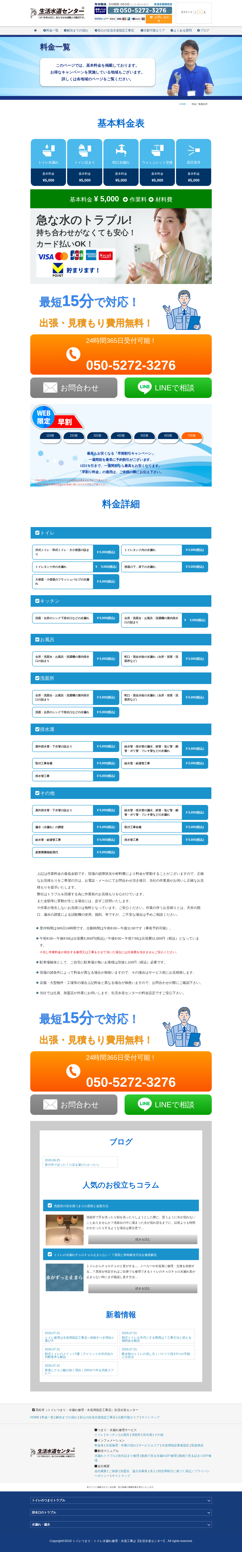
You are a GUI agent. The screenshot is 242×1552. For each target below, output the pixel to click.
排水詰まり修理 (128, 1455)
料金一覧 (52, 30)
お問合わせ (79, 388)
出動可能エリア (154, 30)
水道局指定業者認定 (175, 1445)
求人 (153, 1471)
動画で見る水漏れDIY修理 (159, 1455)
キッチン (112, 1434)
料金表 (99, 1445)
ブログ (204, 30)
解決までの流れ (77, 30)
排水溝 (147, 1434)
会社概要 (101, 1471)
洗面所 (136, 1434)
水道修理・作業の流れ (121, 1445)
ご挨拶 (113, 1471)
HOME (34, 1417)
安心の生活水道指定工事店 (116, 30)
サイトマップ (150, 1417)
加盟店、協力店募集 (133, 1471)
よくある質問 (183, 30)
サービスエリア (149, 1445)
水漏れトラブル (105, 1455)
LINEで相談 (175, 388)
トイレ (99, 1434)
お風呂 (124, 1434)
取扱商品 (197, 1445)
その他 (158, 1434)
